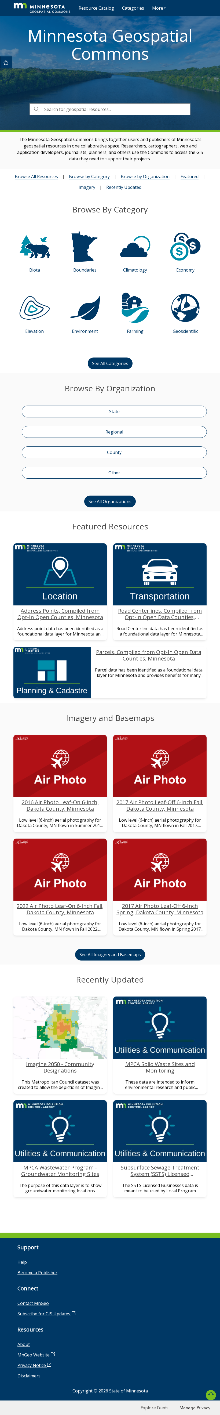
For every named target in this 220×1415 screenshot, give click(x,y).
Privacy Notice (32, 1365)
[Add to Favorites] (6, 62)
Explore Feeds (154, 1408)
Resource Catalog (96, 8)
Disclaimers (29, 1376)
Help (22, 1262)
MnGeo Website (34, 1355)
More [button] (157, 8)
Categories (133, 8)
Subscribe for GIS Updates (44, 1314)
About (23, 1344)
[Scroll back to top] (211, 1395)
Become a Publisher (37, 1273)
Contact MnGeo (33, 1303)
